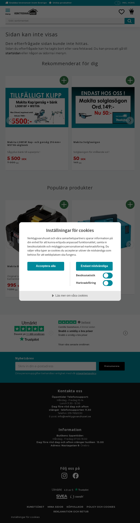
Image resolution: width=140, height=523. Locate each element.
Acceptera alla (46, 266)
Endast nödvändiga (94, 266)
